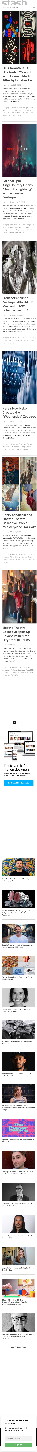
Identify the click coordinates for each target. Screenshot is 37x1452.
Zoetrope (17, 230)
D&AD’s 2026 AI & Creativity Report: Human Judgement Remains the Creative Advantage (18, 913)
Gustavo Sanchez (15, 449)
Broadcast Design (24, 225)
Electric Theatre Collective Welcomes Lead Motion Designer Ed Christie (18, 946)
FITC (29, 110)
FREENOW (14, 675)
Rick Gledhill (19, 232)
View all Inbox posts (18, 1347)
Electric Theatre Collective (12, 560)
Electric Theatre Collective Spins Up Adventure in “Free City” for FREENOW (16, 634)
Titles (31, 108)
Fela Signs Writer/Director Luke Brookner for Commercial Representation (17, 1173)
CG (33, 225)
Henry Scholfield (29, 560)
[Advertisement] (18, 701)
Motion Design (22, 108)
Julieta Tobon (7, 115)
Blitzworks (18, 557)
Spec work (18, 340)
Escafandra (22, 110)
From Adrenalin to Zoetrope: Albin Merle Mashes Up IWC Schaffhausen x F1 (17, 304)
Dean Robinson (14, 673)
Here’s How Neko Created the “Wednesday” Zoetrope (19, 412)
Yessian (5, 562)
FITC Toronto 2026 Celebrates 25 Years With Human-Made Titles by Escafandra (17, 74)
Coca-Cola (27, 557)
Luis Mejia (17, 115)
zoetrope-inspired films (18, 208)
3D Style (13, 338)
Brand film (21, 338)
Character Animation (10, 227)
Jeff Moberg (19, 113)
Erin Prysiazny (12, 110)
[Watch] (16, 101)
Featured (13, 108)
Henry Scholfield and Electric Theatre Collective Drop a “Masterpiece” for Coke (19, 521)
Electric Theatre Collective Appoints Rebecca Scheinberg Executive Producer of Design (18, 1107)
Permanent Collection (12, 8)
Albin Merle (6, 343)
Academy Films (8, 557)
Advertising (14, 444)
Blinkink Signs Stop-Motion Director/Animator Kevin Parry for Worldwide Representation (14, 1302)
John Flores (29, 113)
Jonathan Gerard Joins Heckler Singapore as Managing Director (17, 880)
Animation (13, 225)
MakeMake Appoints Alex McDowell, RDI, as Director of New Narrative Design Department (18, 1336)
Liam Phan (16, 343)
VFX (11, 447)
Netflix (11, 232)
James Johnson (8, 113)
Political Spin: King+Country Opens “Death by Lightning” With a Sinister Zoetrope (17, 189)
